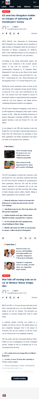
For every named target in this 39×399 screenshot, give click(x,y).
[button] (4, 2)
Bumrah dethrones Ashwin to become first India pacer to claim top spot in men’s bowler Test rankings (18, 203)
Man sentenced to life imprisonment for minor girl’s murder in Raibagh (24, 165)
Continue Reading (19, 378)
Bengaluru (6, 11)
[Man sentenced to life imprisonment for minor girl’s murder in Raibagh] (9, 165)
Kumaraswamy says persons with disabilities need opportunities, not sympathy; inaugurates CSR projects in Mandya (24, 253)
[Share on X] (10, 33)
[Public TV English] (8, 2)
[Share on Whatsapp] (14, 33)
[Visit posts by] (4, 28)
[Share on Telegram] (18, 33)
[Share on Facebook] (6, 33)
